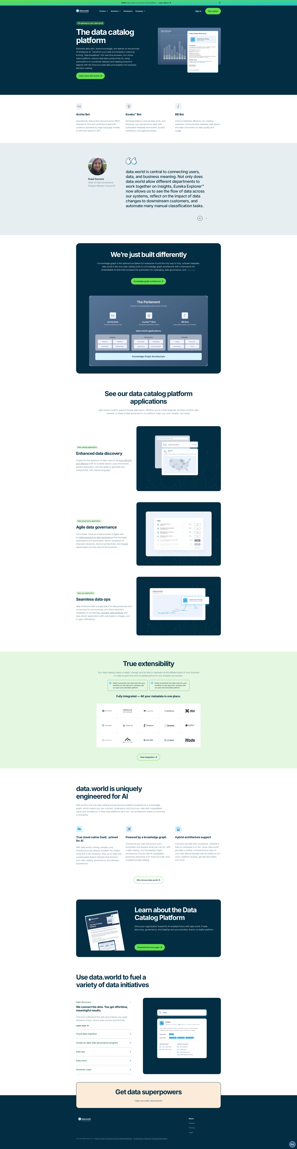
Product (102, 11)
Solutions (114, 11)
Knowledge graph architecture (147, 281)
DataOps (191, 270)
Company (139, 11)
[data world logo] (84, 11)
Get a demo (213, 11)
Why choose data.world (147, 880)
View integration (147, 757)
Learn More (163, 3)
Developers (128, 11)
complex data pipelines (112, 613)
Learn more (81, 1025)
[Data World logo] (94, 1119)
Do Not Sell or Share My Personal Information (150, 1138)
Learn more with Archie (89, 76)
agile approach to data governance (96, 537)
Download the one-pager (148, 947)
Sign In (198, 11)
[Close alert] (220, 2)
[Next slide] (206, 218)
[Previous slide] (200, 218)
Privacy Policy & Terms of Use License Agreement (113, 1138)
